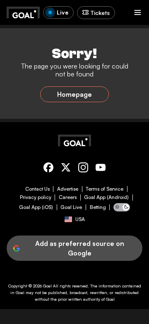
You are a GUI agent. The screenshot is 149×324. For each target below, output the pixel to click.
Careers (68, 197)
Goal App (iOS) (36, 207)
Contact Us (37, 189)
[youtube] (100, 169)
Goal (47, 285)
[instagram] (83, 169)
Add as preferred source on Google (79, 248)
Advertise (67, 189)
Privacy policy (35, 197)
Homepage (74, 94)
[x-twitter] (65, 169)
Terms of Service (104, 189)
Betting (98, 207)
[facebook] (48, 169)
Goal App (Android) (106, 197)
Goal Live (71, 207)
